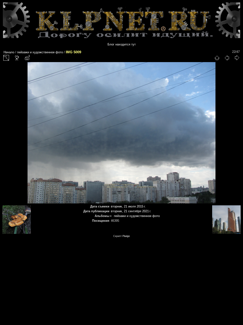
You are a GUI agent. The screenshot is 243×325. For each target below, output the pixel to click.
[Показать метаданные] (27, 58)
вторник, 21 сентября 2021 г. (131, 211)
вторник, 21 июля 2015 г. (128, 206)
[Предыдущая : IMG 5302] (227, 58)
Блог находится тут (121, 44)
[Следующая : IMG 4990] (237, 58)
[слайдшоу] (17, 58)
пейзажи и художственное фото (40, 52)
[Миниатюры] (217, 58)
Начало (9, 52)
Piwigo (126, 236)
